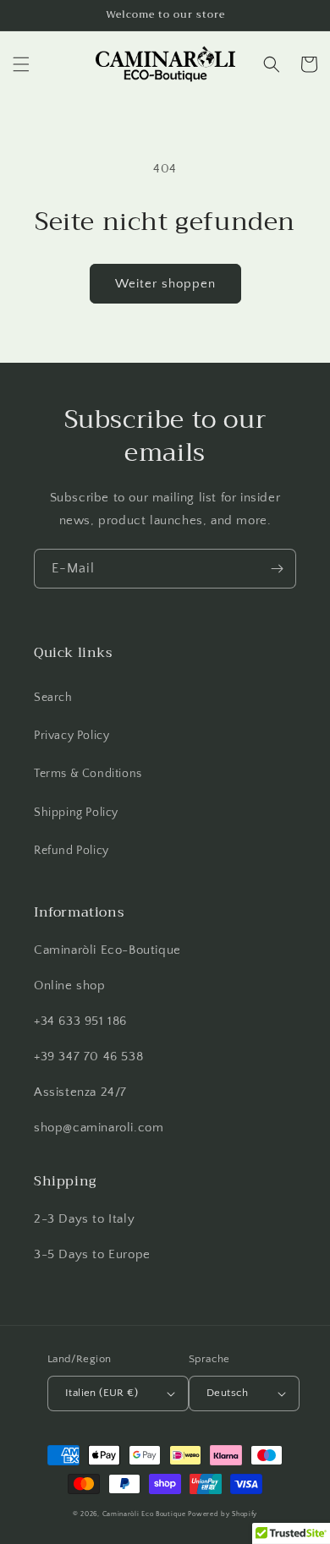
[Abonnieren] (276, 569)
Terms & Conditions (88, 773)
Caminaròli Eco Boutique (144, 1514)
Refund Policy (71, 850)
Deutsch (227, 1393)
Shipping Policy (76, 812)
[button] (21, 64)
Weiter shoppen (165, 283)
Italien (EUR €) (101, 1393)
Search (53, 697)
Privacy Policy (71, 735)
